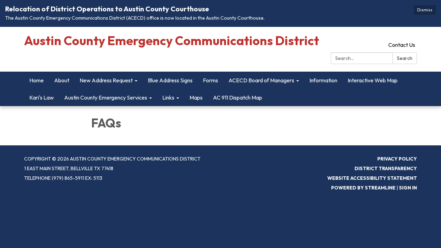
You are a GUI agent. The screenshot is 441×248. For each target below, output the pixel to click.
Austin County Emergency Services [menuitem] (105, 97)
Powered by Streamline (363, 188)
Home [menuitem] (36, 80)
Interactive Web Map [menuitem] (373, 80)
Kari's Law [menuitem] (41, 97)
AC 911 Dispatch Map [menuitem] (237, 97)
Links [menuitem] (168, 97)
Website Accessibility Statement (372, 178)
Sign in (408, 188)
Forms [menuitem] (210, 80)
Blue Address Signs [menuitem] (170, 80)
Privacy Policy (397, 159)
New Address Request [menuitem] (106, 80)
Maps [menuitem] (196, 97)
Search (404, 58)
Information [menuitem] (323, 80)
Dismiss (424, 9)
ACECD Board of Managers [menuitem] (261, 80)
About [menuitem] (61, 80)
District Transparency (386, 168)
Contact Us (401, 44)
